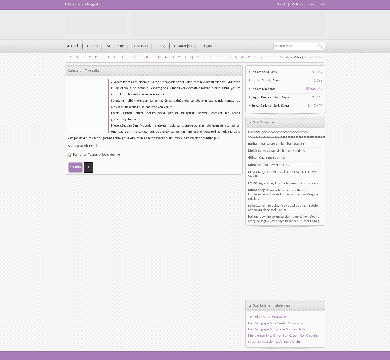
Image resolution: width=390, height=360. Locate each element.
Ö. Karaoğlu (183, 46)
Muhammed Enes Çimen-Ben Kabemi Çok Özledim (283, 335)
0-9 (268, 58)
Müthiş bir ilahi (276, 158)
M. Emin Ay (115, 46)
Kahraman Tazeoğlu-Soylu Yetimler (97, 154)
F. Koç (161, 46)
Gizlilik (281, 4)
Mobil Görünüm (302, 4)
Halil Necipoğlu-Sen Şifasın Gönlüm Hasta (276, 329)
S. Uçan (206, 46)
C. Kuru (92, 46)
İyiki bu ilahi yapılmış (290, 151)
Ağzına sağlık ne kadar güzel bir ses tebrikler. (290, 183)
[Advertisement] (285, 263)
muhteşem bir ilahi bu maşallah (282, 143)
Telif (322, 4)
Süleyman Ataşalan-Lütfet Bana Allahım (275, 342)
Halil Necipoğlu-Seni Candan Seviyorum (275, 323)
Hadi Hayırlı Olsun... (276, 165)
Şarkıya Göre (313, 57)
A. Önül (72, 46)
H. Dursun (140, 46)
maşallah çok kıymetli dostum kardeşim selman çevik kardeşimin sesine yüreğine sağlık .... (283, 194)
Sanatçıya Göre (290, 57)
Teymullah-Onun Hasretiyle (267, 317)
